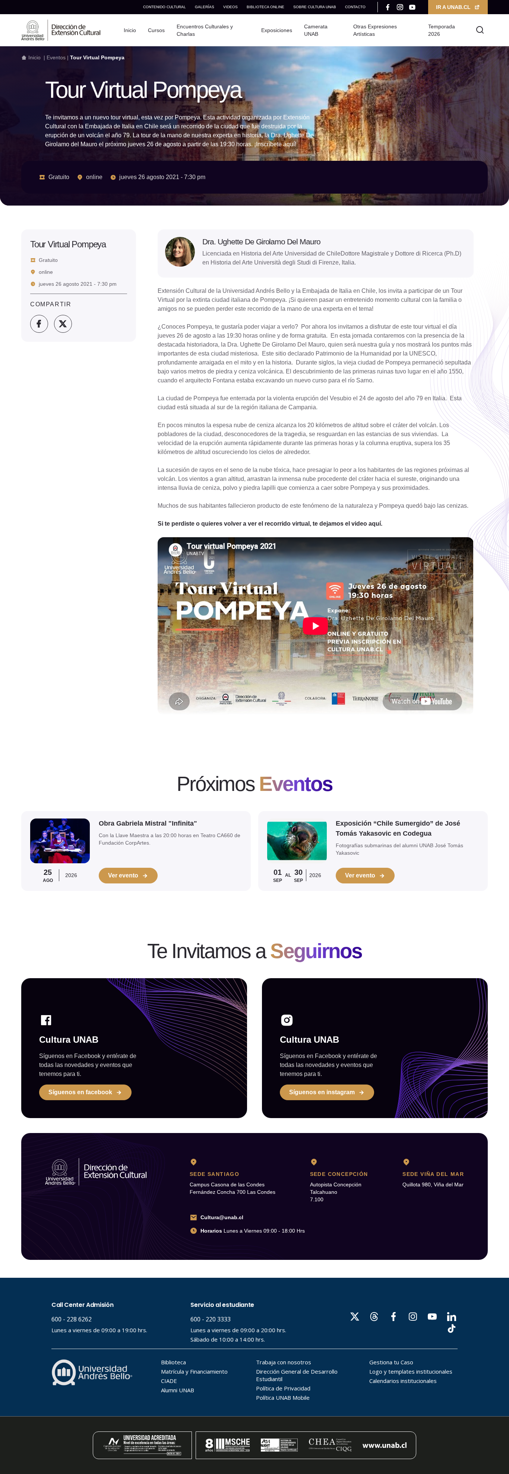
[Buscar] (480, 30)
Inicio (34, 57)
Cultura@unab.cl (221, 1217)
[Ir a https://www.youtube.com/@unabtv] (412, 7)
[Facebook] (39, 324)
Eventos (56, 57)
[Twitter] (63, 324)
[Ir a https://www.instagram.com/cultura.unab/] (400, 7)
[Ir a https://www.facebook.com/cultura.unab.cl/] (388, 7)
